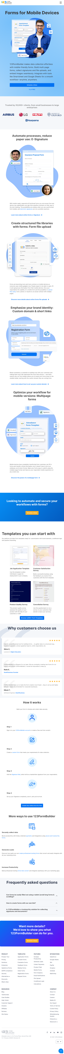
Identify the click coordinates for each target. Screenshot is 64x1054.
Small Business (20, 693)
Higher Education (16, 652)
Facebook (47, 1032)
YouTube (58, 1032)
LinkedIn (54, 1032)
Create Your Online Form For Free (32, 805)
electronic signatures (26, 209)
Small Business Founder (11, 672)
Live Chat (61, 1051)
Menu (61, 3)
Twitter (51, 1032)
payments (29, 836)
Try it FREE (32, 89)
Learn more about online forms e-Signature (25, 215)
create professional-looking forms (29, 853)
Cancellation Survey (41, 604)
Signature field (16, 774)
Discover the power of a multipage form (24, 478)
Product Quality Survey (18, 604)
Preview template (20, 555)
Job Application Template (19, 568)
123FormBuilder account (23, 730)
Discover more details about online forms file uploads (29, 299)
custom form (16, 752)
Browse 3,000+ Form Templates (32, 618)
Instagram (61, 1032)
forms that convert (23, 871)
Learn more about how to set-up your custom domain (29, 384)
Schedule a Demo (32, 85)
